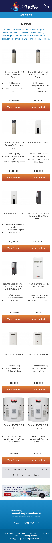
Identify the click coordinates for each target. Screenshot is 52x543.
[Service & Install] (26, 491)
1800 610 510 (26, 15)
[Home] (26, 6)
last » (36, 475)
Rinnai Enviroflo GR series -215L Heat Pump (14, 75)
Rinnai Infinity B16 (14, 354)
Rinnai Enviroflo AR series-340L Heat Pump (14, 145)
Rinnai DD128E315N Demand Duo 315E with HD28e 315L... (13, 287)
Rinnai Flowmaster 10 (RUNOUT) (38, 285)
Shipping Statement (31, 535)
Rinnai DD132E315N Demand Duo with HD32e (38, 216)
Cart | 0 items (46, 6)
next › (28, 475)
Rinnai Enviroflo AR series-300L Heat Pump (38, 75)
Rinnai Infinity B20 (38, 354)
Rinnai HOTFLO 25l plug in (38, 426)
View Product (13, 107)
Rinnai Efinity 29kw (38, 142)
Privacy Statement (34, 533)
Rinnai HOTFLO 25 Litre (14, 426)
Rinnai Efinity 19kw (13, 213)
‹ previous (17, 470)
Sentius (39, 538)
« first (7, 470)
